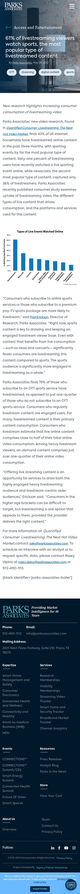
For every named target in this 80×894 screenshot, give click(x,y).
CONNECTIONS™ (14, 759)
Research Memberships (50, 678)
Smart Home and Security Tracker (52, 709)
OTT (11, 72)
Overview (9, 829)
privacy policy (64, 879)
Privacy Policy (52, 831)
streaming (28, 72)
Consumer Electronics (10, 693)
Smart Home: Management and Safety (16, 680)
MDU (5, 733)
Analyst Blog (49, 765)
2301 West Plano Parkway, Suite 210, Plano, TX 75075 (35, 650)
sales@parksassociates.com (48, 543)
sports (70, 72)
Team (46, 819)
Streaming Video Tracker (52, 699)
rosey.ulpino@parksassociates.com (42, 562)
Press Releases (51, 759)
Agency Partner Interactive (52, 868)
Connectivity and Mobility (15, 714)
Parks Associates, (22, 63)
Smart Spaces (12, 803)
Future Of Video (14, 797)
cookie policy (40, 882)
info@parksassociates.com (46, 633)
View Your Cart (51, 796)
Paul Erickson (39, 317)
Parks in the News (53, 771)
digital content (50, 72)
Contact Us (50, 826)
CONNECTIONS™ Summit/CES (14, 768)
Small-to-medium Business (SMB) (15, 724)
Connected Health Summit (16, 789)
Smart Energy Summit (12, 778)
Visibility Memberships (50, 688)
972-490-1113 (11, 633)
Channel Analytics (53, 728)
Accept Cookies (40, 889)
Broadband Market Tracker (54, 720)
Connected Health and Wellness (16, 703)
